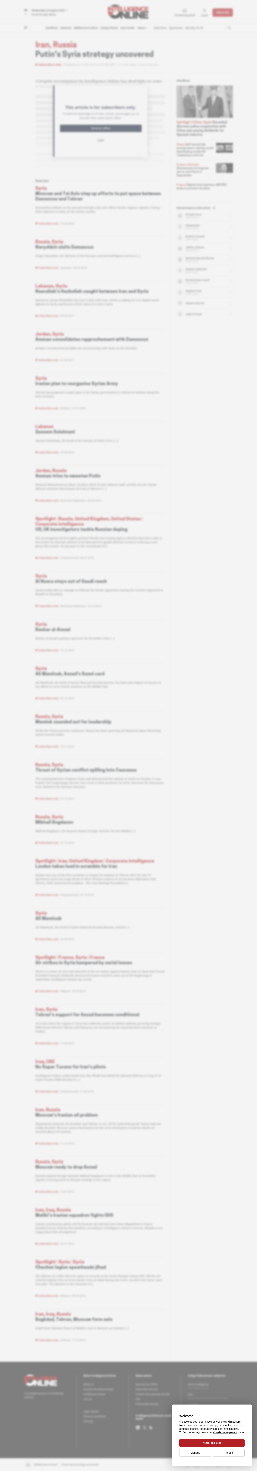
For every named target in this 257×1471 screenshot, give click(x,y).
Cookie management (225, 1432)
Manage (195, 1452)
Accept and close (212, 1442)
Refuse (229, 1452)
